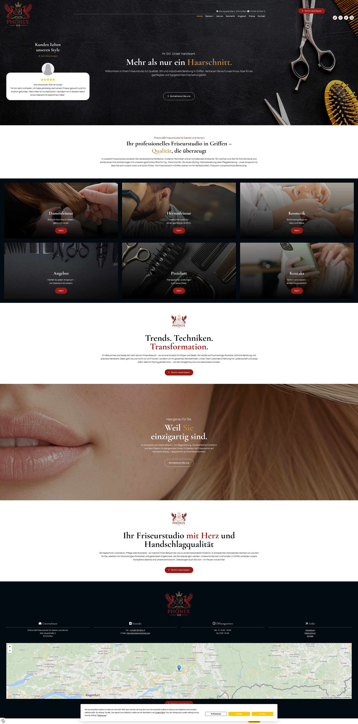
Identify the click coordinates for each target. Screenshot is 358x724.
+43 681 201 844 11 (257, 11)
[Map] (179, 671)
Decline (239, 714)
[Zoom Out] (10, 651)
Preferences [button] (101, 715)
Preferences (216, 714)
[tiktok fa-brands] (335, 18)
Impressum (310, 630)
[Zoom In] (10, 646)
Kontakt (261, 16)
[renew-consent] (3, 721)
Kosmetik (230, 16)
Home (200, 16)
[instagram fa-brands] (340, 18)
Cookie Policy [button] (160, 713)
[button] (311, 10)
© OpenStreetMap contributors (339, 697)
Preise (252, 16)
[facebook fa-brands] (346, 18)
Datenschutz (310, 633)
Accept (262, 714)
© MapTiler (323, 697)
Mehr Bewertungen (47, 56)
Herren (219, 16)
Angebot (242, 16)
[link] (208, 16)
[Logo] (31, 14)
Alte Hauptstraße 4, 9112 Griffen (232, 11)
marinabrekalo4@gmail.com (138, 633)
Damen (208, 16)
